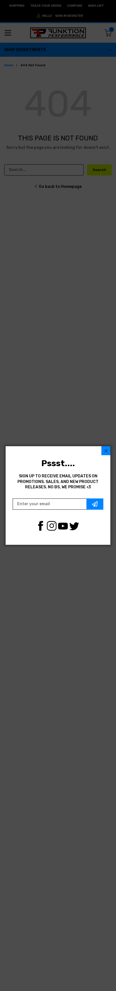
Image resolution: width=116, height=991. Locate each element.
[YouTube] (63, 526)
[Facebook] (40, 526)
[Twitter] (74, 526)
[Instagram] (52, 526)
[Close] (105, 450)
